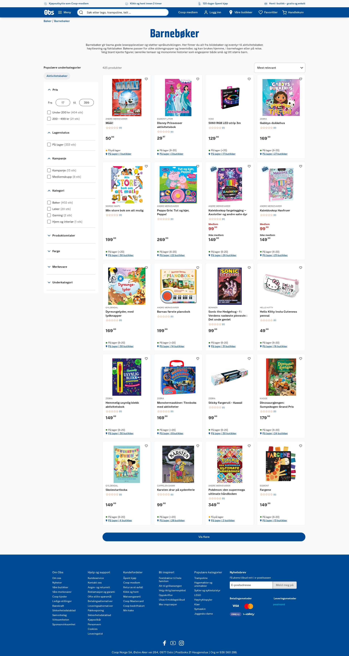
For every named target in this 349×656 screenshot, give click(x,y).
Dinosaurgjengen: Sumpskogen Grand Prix (277, 404)
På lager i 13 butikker (274, 520)
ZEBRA (263, 119)
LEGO (197, 595)
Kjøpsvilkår (94, 619)
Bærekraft (58, 605)
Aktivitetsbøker (57, 76)
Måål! (109, 123)
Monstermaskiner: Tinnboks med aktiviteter (176, 404)
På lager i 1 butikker (119, 153)
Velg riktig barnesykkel (172, 590)
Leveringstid (95, 633)
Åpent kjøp (129, 578)
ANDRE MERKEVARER (116, 119)
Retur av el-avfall (133, 587)
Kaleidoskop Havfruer (275, 210)
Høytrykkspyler (203, 599)
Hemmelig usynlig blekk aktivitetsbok (122, 404)
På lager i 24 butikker (275, 433)
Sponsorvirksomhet (63, 624)
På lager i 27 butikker (275, 153)
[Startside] (49, 12)
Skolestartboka (116, 490)
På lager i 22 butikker (172, 255)
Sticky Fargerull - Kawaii (225, 402)
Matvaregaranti (132, 596)
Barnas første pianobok (173, 311)
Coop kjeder (59, 596)
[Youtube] (173, 643)
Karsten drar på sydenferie (176, 490)
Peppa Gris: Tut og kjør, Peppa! (173, 212)
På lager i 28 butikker (172, 520)
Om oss (56, 578)
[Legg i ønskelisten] (146, 79)
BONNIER (213, 307)
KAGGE (263, 398)
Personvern (94, 624)
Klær (197, 604)
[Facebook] (164, 643)
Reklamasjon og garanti (101, 591)
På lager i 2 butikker (223, 520)
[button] (204, 537)
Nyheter (57, 582)
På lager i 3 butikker (171, 153)
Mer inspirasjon (168, 604)
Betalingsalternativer (100, 601)
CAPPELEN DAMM (166, 485)
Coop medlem (131, 582)
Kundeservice (96, 578)
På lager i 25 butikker (275, 255)
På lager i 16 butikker (274, 346)
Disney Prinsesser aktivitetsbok (169, 125)
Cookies (92, 628)
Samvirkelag (59, 615)
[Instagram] (181, 643)
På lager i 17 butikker (223, 153)
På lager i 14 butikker (172, 346)
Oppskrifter (166, 595)
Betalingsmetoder (241, 598)
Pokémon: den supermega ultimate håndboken (226, 491)
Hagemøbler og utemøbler (203, 584)
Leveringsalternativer (100, 605)
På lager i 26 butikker (223, 255)
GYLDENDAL (112, 307)
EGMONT (264, 485)
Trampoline (201, 578)
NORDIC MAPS (113, 206)
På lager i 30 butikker (121, 255)
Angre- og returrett (99, 587)
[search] (81, 12)
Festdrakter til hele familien (170, 580)
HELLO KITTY (266, 307)
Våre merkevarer (61, 591)
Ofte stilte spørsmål (99, 596)
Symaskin (200, 608)
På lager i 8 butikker (171, 433)
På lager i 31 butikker (223, 346)
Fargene (265, 490)
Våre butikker (60, 587)
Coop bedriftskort (134, 605)
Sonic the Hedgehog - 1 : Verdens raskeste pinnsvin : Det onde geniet (227, 315)
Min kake (128, 610)
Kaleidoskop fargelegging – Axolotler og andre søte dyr (227, 212)
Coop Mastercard (133, 601)
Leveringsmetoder (285, 598)
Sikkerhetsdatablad (64, 610)
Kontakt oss (95, 582)
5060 (211, 119)
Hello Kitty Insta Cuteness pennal (278, 313)
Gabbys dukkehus (272, 123)
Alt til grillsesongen (170, 585)
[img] (127, 128)
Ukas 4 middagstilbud (172, 599)
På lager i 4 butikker (120, 520)
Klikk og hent (131, 591)
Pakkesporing (96, 610)
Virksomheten (60, 619)
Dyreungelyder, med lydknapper (120, 313)
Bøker (47, 21)
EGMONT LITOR (165, 119)
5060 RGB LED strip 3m (224, 123)
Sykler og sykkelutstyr (207, 590)
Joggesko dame (203, 613)
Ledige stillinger (62, 601)
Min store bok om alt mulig (124, 210)
